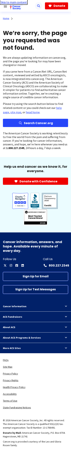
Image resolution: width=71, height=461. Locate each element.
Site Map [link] (7, 366)
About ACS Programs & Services (22, 337)
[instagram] (11, 265)
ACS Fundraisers (12, 316)
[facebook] (17, 265)
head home (33, 112)
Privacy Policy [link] (10, 373)
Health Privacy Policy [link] (14, 387)
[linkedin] (22, 265)
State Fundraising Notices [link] (17, 407)
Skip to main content (14, 2)
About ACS (9, 327)
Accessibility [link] (10, 394)
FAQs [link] (6, 360)
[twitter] (5, 265)
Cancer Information (14, 306)
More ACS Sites (12, 348)
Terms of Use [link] (10, 400)
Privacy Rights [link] (10, 380)
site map (15, 112)
